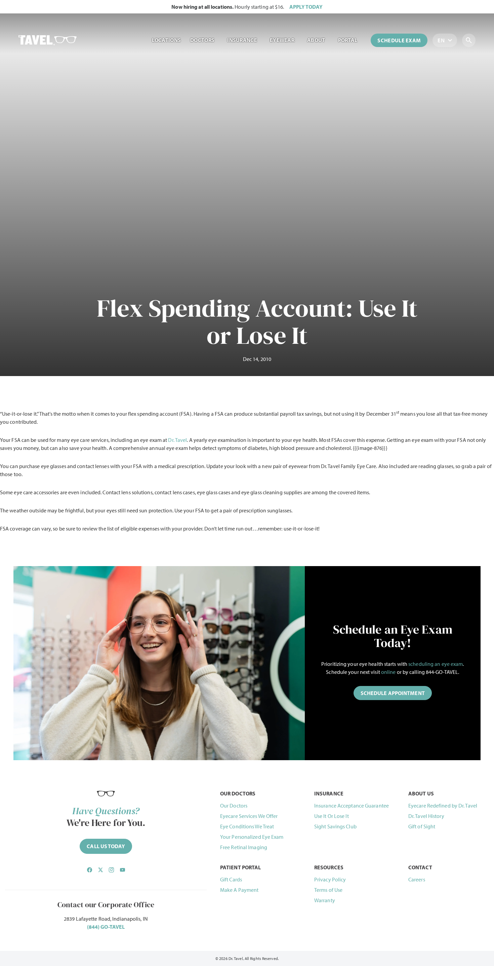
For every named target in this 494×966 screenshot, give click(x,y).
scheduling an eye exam (435, 663)
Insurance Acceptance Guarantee (351, 805)
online (388, 672)
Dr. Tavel (177, 439)
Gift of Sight (421, 826)
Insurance (242, 40)
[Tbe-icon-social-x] (100, 870)
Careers (416, 879)
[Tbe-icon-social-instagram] (111, 870)
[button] (393, 693)
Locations (166, 40)
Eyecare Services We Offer (249, 816)
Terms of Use (328, 889)
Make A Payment (239, 889)
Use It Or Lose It (331, 816)
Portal (348, 40)
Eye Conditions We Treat (247, 826)
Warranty (324, 900)
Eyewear (282, 40)
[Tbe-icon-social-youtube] (122, 870)
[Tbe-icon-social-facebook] (89, 870)
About (316, 40)
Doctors (202, 40)
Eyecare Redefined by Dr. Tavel (442, 805)
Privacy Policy (330, 879)
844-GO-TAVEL (442, 672)
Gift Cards (231, 879)
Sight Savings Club (335, 826)
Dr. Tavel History (426, 816)
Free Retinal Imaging (243, 847)
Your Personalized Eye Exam (252, 836)
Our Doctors (233, 805)
